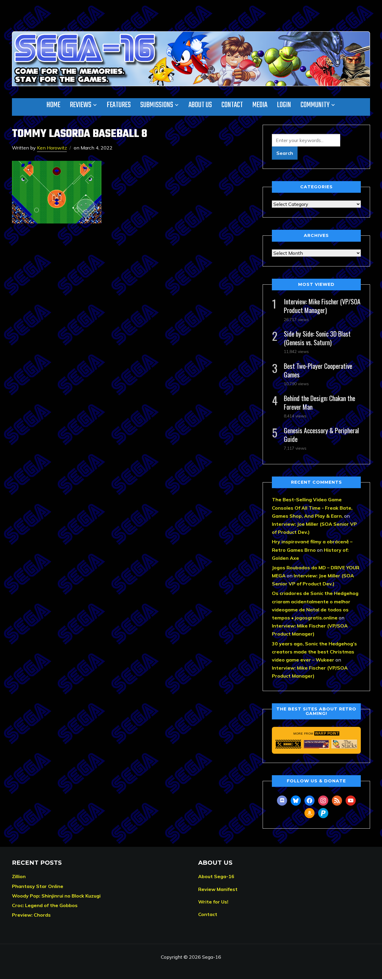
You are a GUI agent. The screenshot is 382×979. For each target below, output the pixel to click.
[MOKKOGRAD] (316, 744)
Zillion (19, 876)
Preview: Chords (31, 915)
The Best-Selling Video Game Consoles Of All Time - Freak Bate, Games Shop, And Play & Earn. (312, 508)
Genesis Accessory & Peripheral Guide (321, 434)
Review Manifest (218, 889)
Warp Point (327, 733)
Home (53, 105)
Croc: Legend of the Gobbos (45, 905)
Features (119, 105)
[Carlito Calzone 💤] (288, 744)
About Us (200, 105)
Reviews (80, 105)
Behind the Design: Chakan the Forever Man (319, 402)
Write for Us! (213, 902)
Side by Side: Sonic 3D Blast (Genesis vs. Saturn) (317, 338)
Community (315, 105)
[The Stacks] (344, 744)
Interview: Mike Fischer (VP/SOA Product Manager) (322, 306)
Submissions (156, 105)
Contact (232, 105)
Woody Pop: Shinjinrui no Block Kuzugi (56, 896)
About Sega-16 (216, 876)
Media (259, 105)
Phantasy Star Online (37, 886)
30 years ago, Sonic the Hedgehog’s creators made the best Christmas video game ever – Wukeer (314, 652)
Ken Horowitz (52, 148)
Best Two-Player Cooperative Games (318, 370)
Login (284, 105)
